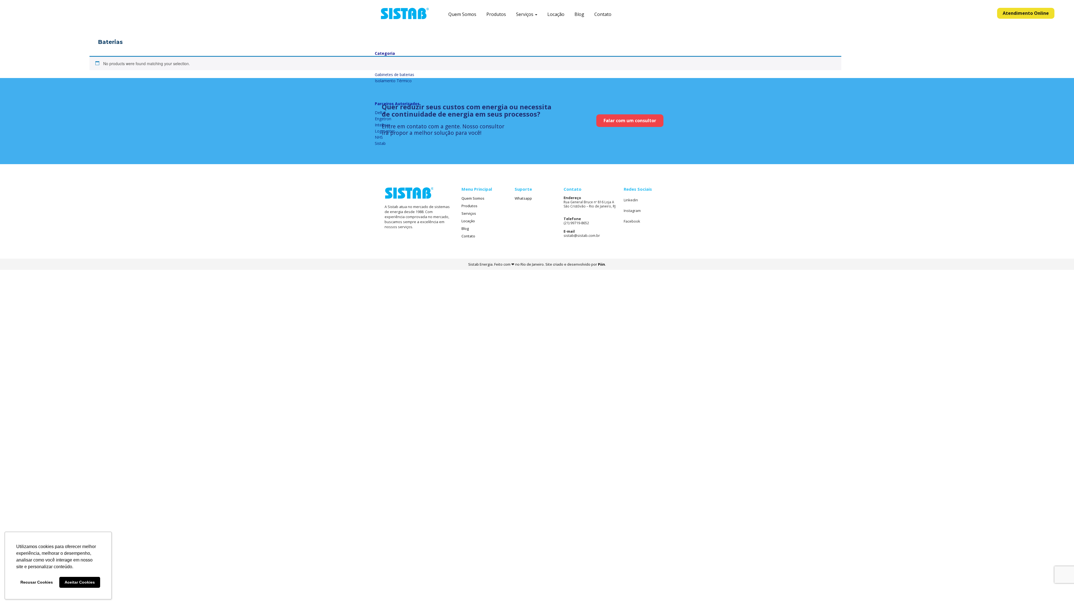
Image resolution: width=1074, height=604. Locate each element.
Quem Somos (462, 14)
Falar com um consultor (630, 120)
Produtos (496, 14)
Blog (579, 14)
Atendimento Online (1026, 13)
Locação (555, 14)
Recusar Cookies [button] (36, 582)
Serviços (525, 14)
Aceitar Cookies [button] (80, 582)
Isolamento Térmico (393, 80)
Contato (602, 14)
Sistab (380, 143)
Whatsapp (523, 198)
